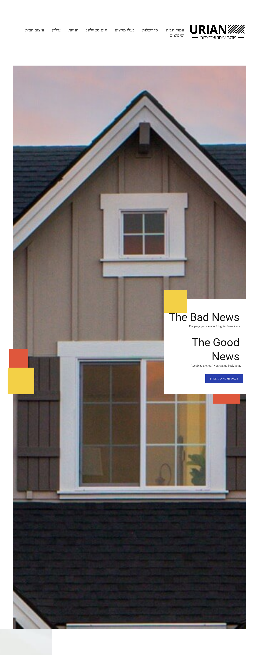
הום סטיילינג (96, 30)
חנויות (73, 30)
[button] (224, 378)
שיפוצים (177, 35)
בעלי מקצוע (125, 30)
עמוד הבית (175, 30)
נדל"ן (56, 30)
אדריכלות (150, 30)
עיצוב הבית (34, 30)
